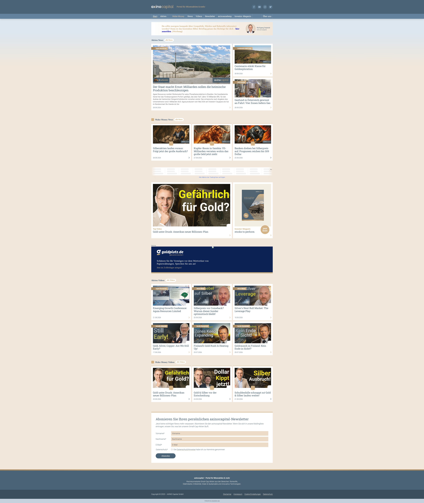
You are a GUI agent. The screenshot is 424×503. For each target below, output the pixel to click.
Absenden (165, 456)
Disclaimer (227, 494)
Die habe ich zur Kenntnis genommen (199, 449)
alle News (169, 40)
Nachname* (161, 439)
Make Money (178, 16)
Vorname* (160, 433)
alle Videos (171, 280)
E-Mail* (159, 445)
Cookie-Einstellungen (252, 494)
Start (155, 16)
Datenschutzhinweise (186, 449)
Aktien (163, 16)
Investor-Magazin (243, 16)
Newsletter (210, 16)
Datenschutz (268, 494)
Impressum (238, 494)
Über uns (267, 16)
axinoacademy (225, 16)
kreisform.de (216, 501)
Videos (199, 16)
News (190, 16)
